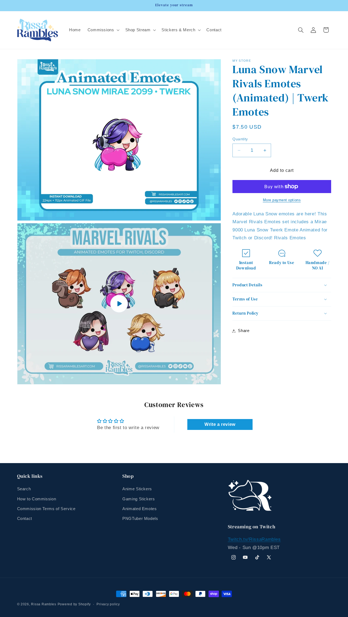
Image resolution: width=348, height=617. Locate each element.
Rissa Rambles (43, 604)
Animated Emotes (139, 509)
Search (24, 489)
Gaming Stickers (138, 499)
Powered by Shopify (74, 604)
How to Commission (36, 499)
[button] (103, 30)
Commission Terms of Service (46, 509)
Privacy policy (108, 604)
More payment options (282, 200)
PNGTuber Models (140, 518)
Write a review (219, 424)
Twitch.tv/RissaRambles (254, 539)
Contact (24, 518)
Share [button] (243, 330)
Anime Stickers (137, 489)
